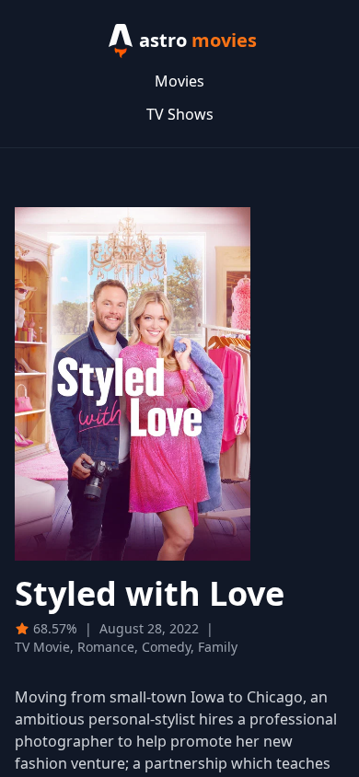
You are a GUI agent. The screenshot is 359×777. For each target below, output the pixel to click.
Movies (179, 81)
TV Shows (180, 114)
